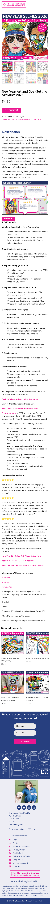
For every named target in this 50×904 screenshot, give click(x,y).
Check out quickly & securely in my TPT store (21, 119)
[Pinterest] (34, 807)
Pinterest (6, 577)
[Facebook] (24, 807)
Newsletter (7, 587)
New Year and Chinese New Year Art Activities (23, 565)
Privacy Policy (38, 901)
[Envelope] (19, 807)
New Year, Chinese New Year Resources (20, 408)
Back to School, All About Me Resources (20, 399)
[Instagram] (29, 807)
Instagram (6, 582)
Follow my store (9, 413)
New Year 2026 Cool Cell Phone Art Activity (21, 556)
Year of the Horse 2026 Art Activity (17, 560)
